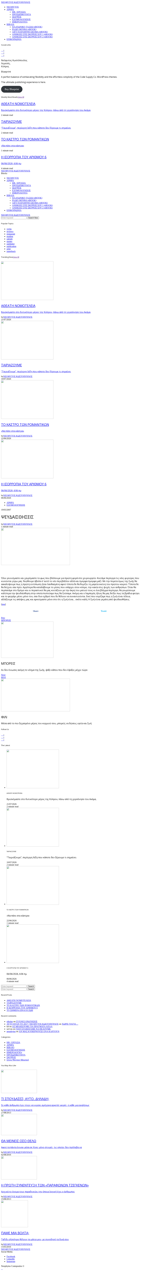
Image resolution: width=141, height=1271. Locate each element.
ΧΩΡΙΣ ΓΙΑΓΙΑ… (70, 1024)
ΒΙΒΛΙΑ (10, 24)
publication (11, 246)
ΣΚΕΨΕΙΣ (16, 17)
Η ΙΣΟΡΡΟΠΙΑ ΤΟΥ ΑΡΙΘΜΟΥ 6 (22, 1008)
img (3, 604)
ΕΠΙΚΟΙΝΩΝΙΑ (14, 39)
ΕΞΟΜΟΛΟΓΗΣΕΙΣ (21, 19)
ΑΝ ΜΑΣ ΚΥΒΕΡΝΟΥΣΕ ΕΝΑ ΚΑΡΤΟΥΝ (39, 1031)
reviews (10, 231)
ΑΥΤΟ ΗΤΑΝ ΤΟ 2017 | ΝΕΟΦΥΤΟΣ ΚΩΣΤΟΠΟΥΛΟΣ (33, 1024)
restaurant (11, 234)
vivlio (9, 229)
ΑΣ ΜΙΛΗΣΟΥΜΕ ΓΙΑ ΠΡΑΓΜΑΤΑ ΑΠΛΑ (32, 1026)
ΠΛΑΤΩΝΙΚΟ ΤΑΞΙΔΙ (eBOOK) (27, 27)
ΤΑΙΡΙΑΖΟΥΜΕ (14, 1003)
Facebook (11, 1256)
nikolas (10, 1021)
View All (21, 97)
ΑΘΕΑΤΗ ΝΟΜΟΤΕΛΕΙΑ (19, 1000)
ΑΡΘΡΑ (10, 9)
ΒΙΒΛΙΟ (10, 1047)
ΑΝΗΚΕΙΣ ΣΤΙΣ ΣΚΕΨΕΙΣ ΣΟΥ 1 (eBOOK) (32, 34)
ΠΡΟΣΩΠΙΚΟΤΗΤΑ (21, 14)
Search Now (33, 218)
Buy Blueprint (12, 89)
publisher (11, 244)
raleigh (10, 239)
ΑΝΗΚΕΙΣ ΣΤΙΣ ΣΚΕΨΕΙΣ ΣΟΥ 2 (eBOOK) (32, 37)
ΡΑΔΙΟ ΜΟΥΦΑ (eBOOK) (24, 29)
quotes (9, 241)
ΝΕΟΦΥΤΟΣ (13, 7)
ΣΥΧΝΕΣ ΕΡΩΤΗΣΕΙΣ (26, 1021)
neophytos (11, 1031)
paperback (11, 251)
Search (31, 986)
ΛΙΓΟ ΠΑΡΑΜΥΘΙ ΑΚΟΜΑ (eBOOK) (30, 32)
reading (10, 236)
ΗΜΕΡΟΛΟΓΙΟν (20, 22)
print (9, 249)
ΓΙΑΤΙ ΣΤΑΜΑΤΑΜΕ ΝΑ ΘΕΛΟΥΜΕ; (33, 1029)
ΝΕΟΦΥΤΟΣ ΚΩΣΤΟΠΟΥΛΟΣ (15, 2)
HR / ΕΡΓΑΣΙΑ (19, 12)
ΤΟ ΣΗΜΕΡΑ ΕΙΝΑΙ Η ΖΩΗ (20, 1010)
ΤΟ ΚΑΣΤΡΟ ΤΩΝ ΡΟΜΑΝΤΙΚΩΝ (23, 1005)
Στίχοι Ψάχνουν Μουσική (18, 1060)
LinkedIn (11, 1259)
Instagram (11, 1261)
